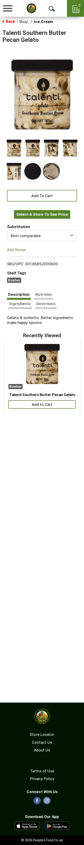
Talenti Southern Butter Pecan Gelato (42, 394)
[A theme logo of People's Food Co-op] (31, 8)
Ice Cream (43, 21)
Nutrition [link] (43, 294)
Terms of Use (42, 771)
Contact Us (42, 742)
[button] (14, 148)
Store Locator (42, 734)
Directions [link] (46, 303)
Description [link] (19, 294)
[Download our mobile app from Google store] (57, 825)
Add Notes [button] (16, 249)
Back (10, 21)
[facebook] (37, 802)
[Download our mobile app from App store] (27, 825)
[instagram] (47, 802)
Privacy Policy (42, 778)
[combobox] (42, 236)
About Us (42, 750)
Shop (23, 21)
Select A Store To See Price (42, 214)
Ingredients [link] (20, 303)
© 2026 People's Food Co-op (42, 840)
